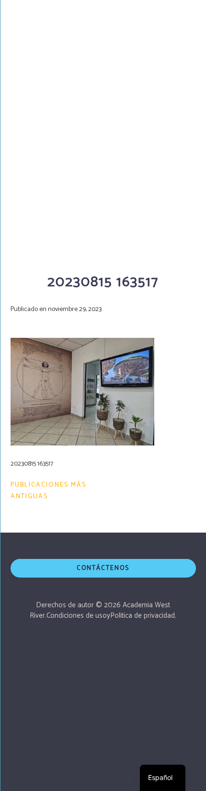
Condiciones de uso (76, 616)
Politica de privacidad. (143, 616)
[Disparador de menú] (186, 16)
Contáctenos (103, 568)
